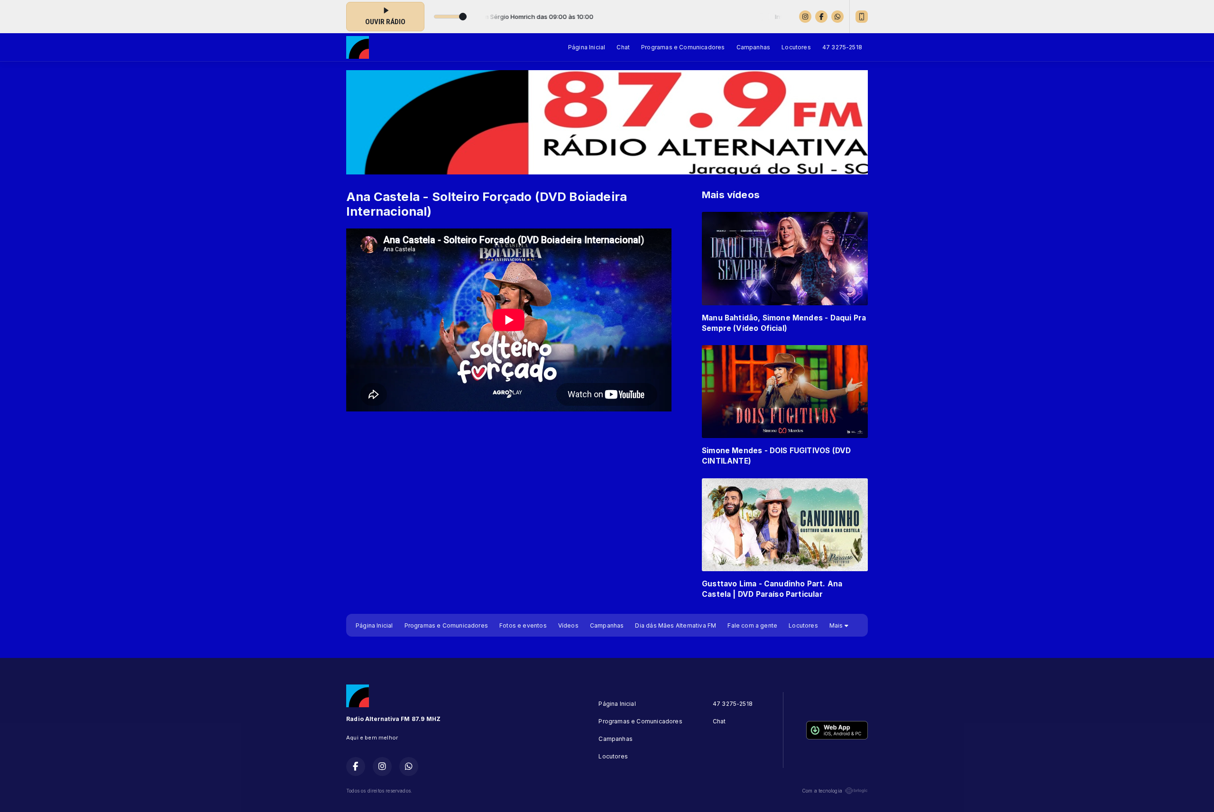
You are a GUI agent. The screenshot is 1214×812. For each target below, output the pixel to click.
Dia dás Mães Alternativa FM (675, 625)
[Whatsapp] (837, 16)
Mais (837, 625)
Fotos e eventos (523, 625)
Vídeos (568, 625)
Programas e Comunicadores (683, 47)
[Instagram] (805, 16)
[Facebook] (821, 16)
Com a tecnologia (822, 791)
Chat (623, 47)
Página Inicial (587, 47)
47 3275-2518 (842, 47)
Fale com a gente (752, 625)
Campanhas (753, 47)
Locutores (796, 47)
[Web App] (861, 16)
